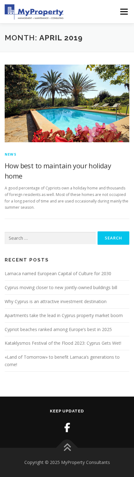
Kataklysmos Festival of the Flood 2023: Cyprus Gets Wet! (63, 343)
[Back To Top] (67, 448)
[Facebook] (67, 427)
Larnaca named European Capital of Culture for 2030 (58, 273)
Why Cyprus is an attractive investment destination (56, 301)
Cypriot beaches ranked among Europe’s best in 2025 (58, 329)
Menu (123, 11)
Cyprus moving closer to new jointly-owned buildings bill (61, 287)
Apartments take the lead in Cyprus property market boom (64, 315)
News (11, 154)
